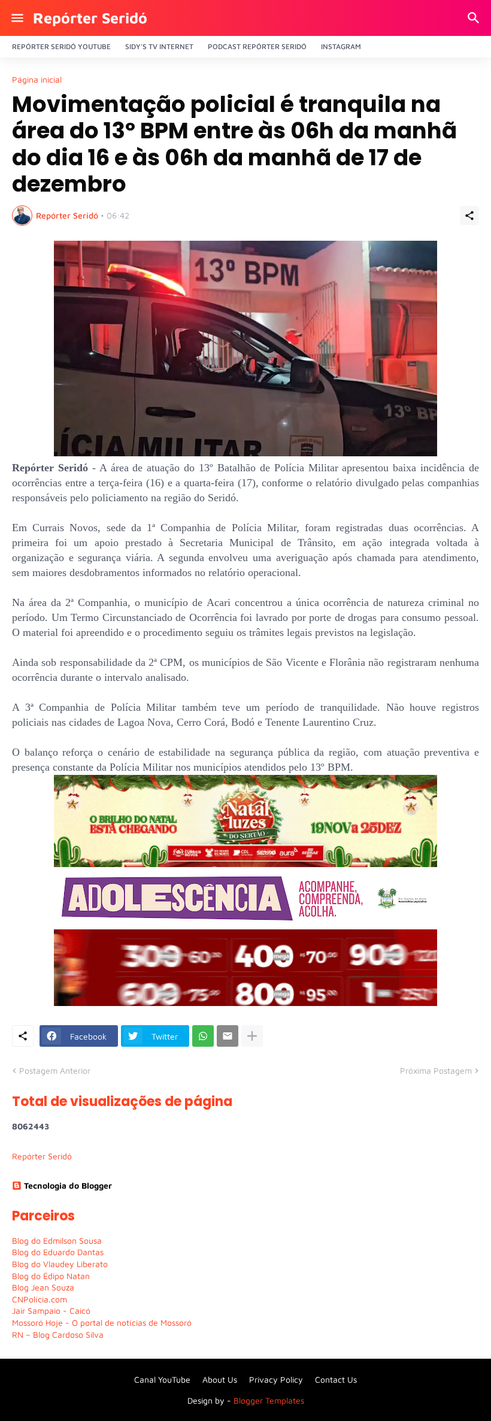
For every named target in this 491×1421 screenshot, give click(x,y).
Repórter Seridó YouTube (61, 46)
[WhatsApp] (203, 1036)
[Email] (227, 1036)
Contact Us (336, 1379)
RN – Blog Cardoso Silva (58, 1334)
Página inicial (37, 79)
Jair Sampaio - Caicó (51, 1310)
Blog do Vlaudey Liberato (60, 1264)
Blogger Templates (269, 1400)
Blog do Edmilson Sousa (57, 1240)
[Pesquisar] (475, 18)
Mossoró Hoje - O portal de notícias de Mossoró (102, 1322)
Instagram (341, 46)
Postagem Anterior (54, 1070)
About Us (219, 1379)
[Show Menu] (16, 18)
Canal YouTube (162, 1379)
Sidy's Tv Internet (159, 46)
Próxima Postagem (436, 1070)
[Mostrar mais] (252, 1036)
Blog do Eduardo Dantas (58, 1252)
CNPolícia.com (39, 1299)
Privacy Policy (276, 1379)
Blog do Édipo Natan (51, 1276)
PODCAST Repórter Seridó (257, 46)
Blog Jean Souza (43, 1287)
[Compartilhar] (469, 215)
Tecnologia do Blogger (68, 1185)
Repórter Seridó (90, 17)
